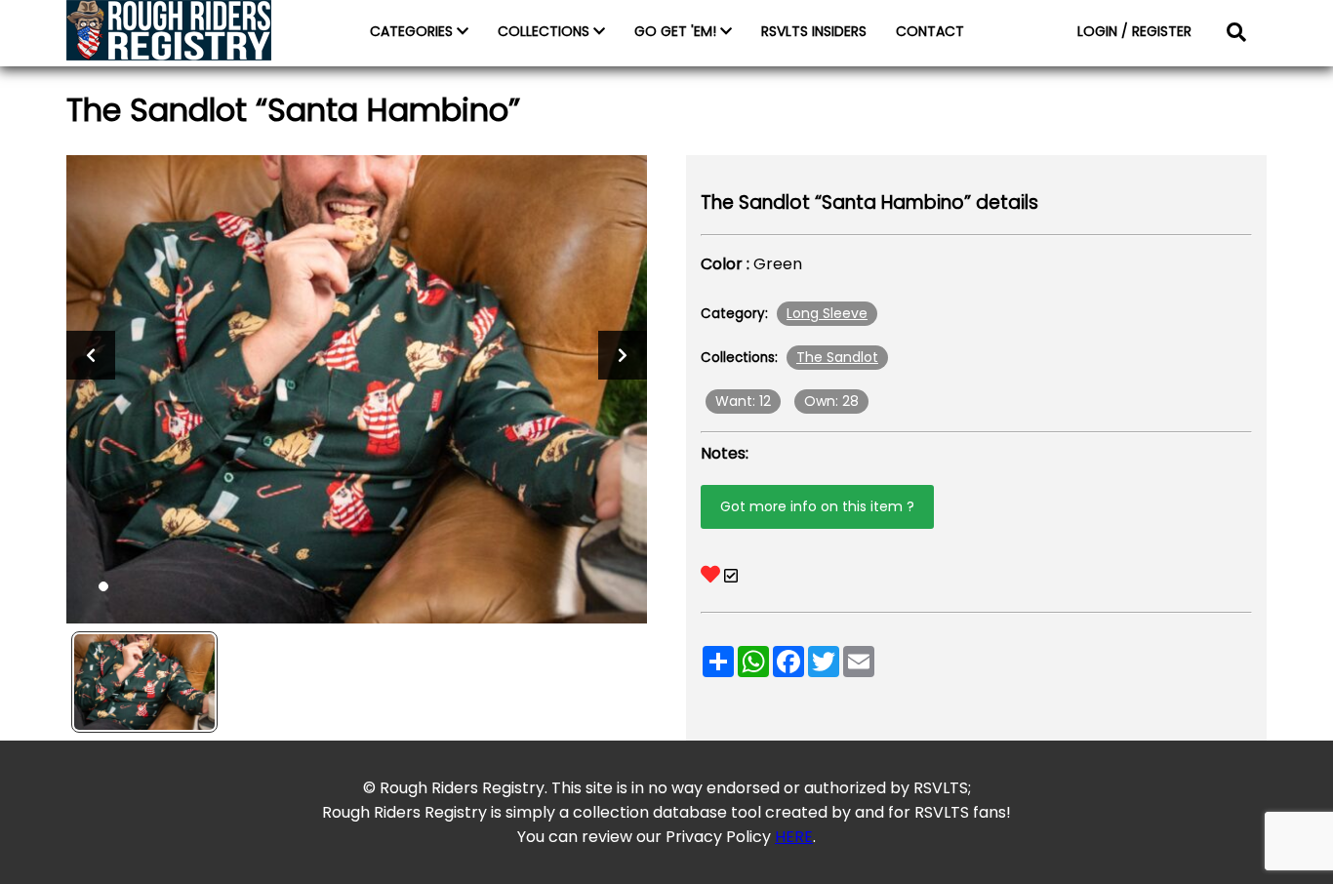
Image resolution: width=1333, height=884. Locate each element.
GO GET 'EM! (677, 31)
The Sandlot (837, 357)
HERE (794, 836)
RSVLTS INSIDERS (814, 31)
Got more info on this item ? (817, 506)
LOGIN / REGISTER (1134, 31)
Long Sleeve (827, 313)
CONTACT (930, 31)
